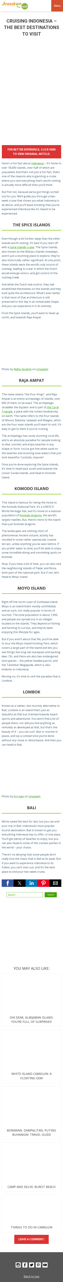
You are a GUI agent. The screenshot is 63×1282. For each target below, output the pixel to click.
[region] (31, 112)
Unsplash (42, 369)
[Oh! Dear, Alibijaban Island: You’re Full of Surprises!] (31, 994)
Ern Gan (19, 796)
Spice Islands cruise (21, 247)
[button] (8, 883)
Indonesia (37, 163)
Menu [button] (57, 5)
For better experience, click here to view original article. (32, 152)
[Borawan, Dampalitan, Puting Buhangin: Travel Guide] (31, 1107)
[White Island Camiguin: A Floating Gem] (31, 1051)
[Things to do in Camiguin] (31, 1210)
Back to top (31, 1276)
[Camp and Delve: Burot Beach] (31, 1164)
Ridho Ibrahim (23, 369)
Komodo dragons (30, 515)
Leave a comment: (31, 1239)
